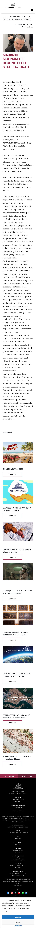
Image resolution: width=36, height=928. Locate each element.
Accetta (18, 917)
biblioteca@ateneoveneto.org (12, 881)
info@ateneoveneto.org (18, 805)
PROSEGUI (12, 474)
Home (5, 17)
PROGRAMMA (9, 776)
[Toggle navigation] (32, 10)
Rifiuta (18, 922)
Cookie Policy (18, 925)
